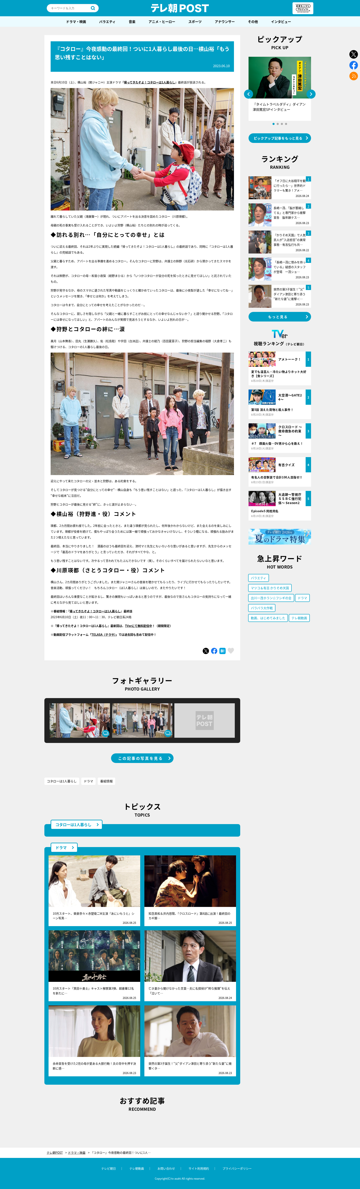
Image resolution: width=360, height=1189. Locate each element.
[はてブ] (222, 651)
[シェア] (214, 651)
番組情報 (106, 781)
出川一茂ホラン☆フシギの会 (271, 598)
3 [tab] (282, 124)
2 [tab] (278, 124)
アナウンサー (225, 21)
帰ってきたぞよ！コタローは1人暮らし (149, 82)
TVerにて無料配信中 (138, 626)
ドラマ (88, 781)
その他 (253, 21)
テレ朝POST (180, 8)
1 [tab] (273, 124)
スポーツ (195, 21)
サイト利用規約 (199, 1168)
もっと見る (278, 316)
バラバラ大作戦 (262, 608)
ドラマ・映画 (76, 21)
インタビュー (281, 21)
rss (353, 76)
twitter (353, 54)
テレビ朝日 (108, 1168)
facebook (353, 65)
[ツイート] (206, 651)
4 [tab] (286, 124)
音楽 (132, 21)
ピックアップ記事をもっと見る (278, 138)
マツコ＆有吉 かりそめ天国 (270, 588)
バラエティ (107, 21)
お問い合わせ (166, 1168)
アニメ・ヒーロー (162, 21)
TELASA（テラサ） (103, 634)
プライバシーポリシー (237, 1168)
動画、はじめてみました (268, 618)
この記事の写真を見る (140, 758)
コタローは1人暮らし (62, 781)
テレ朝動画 (299, 618)
